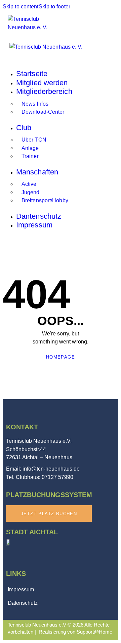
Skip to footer (54, 6)
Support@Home (94, 632)
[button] (110, 22)
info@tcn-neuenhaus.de (51, 469)
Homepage (60, 357)
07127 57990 (57, 477)
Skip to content (21, 6)
